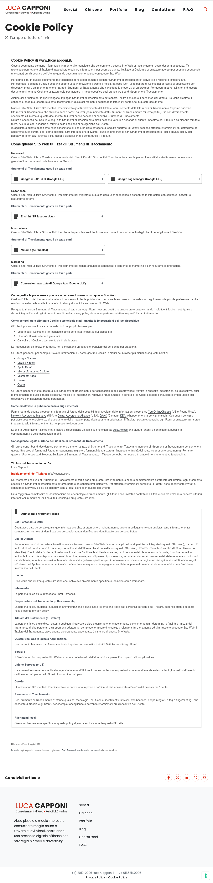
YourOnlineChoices (159, 411)
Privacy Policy (95, 877)
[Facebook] (168, 777)
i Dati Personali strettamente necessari (80, 750)
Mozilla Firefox (26, 363)
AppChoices (120, 430)
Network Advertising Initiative (28, 415)
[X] (177, 777)
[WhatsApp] (195, 777)
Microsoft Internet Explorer (33, 371)
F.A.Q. (188, 9)
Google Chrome (26, 358)
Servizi (70, 9)
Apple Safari (24, 367)
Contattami (163, 9)
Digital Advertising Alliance (74, 415)
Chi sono (93, 9)
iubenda (15, 750)
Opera (21, 384)
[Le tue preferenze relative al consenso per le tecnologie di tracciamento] (206, 876)
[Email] (204, 777)
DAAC (103, 415)
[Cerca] (205, 9)
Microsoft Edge (26, 376)
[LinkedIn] (186, 777)
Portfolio (118, 9)
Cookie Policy (117, 877)
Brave (21, 380)
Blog (139, 9)
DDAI (123, 415)
